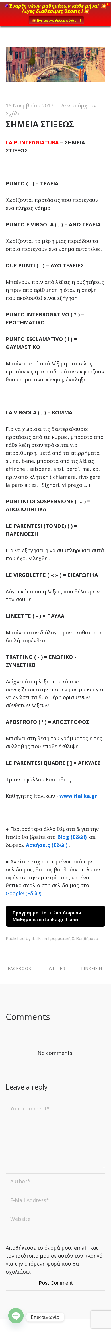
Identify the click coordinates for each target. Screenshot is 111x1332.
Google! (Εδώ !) (23, 893)
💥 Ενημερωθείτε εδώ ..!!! (56, 20)
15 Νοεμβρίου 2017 (29, 105)
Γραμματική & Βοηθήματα (73, 938)
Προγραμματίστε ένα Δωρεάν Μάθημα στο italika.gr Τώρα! (47, 916)
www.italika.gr (78, 795)
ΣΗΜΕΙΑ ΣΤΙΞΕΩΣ (40, 124)
